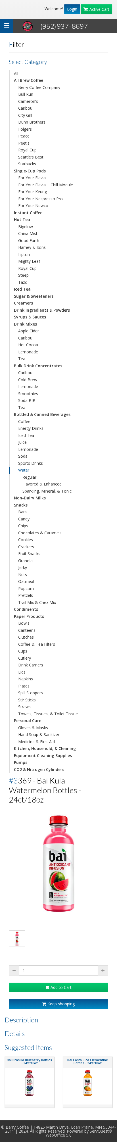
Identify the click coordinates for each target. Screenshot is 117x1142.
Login (72, 9)
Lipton (24, 254)
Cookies (25, 539)
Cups (22, 651)
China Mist (27, 233)
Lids (22, 672)
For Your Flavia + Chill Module (45, 184)
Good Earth (28, 240)
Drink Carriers (30, 665)
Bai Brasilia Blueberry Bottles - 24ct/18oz (29, 1061)
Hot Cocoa (28, 344)
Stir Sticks (27, 700)
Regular (29, 477)
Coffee (24, 421)
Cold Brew (27, 379)
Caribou (25, 108)
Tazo (23, 282)
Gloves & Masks (33, 727)
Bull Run (25, 94)
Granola (25, 560)
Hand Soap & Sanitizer (38, 734)
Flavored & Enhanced (42, 484)
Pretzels (25, 595)
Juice (22, 442)
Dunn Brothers (31, 122)
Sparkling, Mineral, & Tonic (47, 491)
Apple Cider (28, 331)
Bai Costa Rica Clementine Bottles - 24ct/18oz (87, 1061)
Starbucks (27, 163)
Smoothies (28, 393)
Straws (24, 706)
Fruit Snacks (29, 553)
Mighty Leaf (29, 261)
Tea (21, 358)
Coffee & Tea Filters (36, 644)
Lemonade (28, 352)
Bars (22, 511)
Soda (23, 456)
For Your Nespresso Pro (40, 198)
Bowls (24, 623)
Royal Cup (27, 150)
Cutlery (24, 658)
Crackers (26, 546)
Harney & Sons (32, 247)
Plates (24, 686)
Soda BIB (26, 400)
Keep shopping (61, 1003)
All (16, 73)
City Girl (25, 115)
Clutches (26, 637)
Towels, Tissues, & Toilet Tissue (48, 713)
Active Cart (99, 9)
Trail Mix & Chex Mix (37, 602)
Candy (24, 519)
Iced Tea (26, 435)
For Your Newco (33, 205)
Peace (24, 136)
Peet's (24, 143)
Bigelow (25, 226)
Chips (23, 525)
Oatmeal (26, 581)
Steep (23, 275)
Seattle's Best (30, 157)
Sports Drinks (30, 463)
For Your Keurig (32, 191)
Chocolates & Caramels (40, 532)
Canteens (26, 630)
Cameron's (28, 101)
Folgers (25, 129)
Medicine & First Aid (36, 741)
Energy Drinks (30, 428)
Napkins (25, 679)
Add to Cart (61, 987)
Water (23, 470)
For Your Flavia (32, 177)
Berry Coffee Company (39, 87)
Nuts (22, 574)
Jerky (22, 567)
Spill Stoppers (30, 692)
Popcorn (26, 588)
